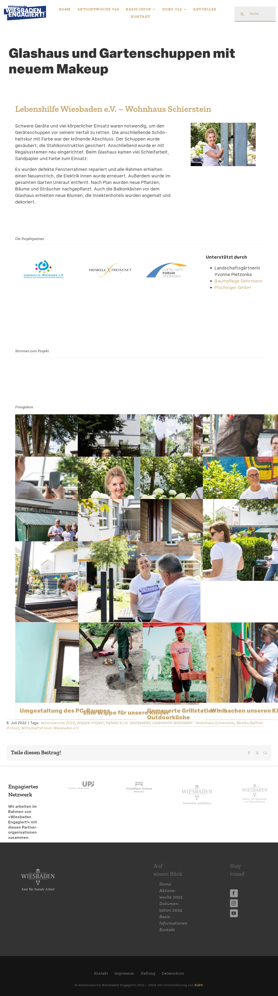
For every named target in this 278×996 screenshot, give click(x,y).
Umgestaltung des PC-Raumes (65, 710)
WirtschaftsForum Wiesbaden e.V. (50, 728)
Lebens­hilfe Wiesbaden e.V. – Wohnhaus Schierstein (113, 109)
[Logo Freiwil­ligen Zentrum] (139, 777)
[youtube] (234, 913)
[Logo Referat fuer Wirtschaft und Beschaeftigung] (255, 783)
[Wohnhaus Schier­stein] (43, 260)
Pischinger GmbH (233, 287)
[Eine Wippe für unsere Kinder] (139, 664)
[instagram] (234, 903)
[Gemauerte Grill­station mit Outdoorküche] (203, 663)
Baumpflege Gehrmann (238, 281)
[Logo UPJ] (81, 777)
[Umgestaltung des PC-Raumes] (75, 663)
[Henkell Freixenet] (110, 260)
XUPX (198, 985)
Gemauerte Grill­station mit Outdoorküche (187, 714)
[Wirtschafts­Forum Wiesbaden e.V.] (167, 260)
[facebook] (234, 893)
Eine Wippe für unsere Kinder (126, 712)
